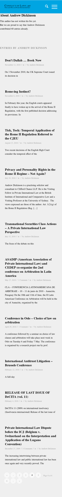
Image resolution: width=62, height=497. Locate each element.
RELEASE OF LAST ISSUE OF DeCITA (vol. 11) (27, 394)
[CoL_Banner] (18, 6)
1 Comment (22, 280)
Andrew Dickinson (37, 65)
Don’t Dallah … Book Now (23, 60)
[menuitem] (45, 6)
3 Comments (27, 448)
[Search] (45, 6)
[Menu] (52, 6)
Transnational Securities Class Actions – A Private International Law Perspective (30, 228)
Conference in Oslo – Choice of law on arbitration (30, 320)
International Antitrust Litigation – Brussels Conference (29, 363)
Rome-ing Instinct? (18, 91)
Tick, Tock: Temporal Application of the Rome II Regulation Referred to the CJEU (29, 134)
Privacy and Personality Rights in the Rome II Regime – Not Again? (30, 171)
